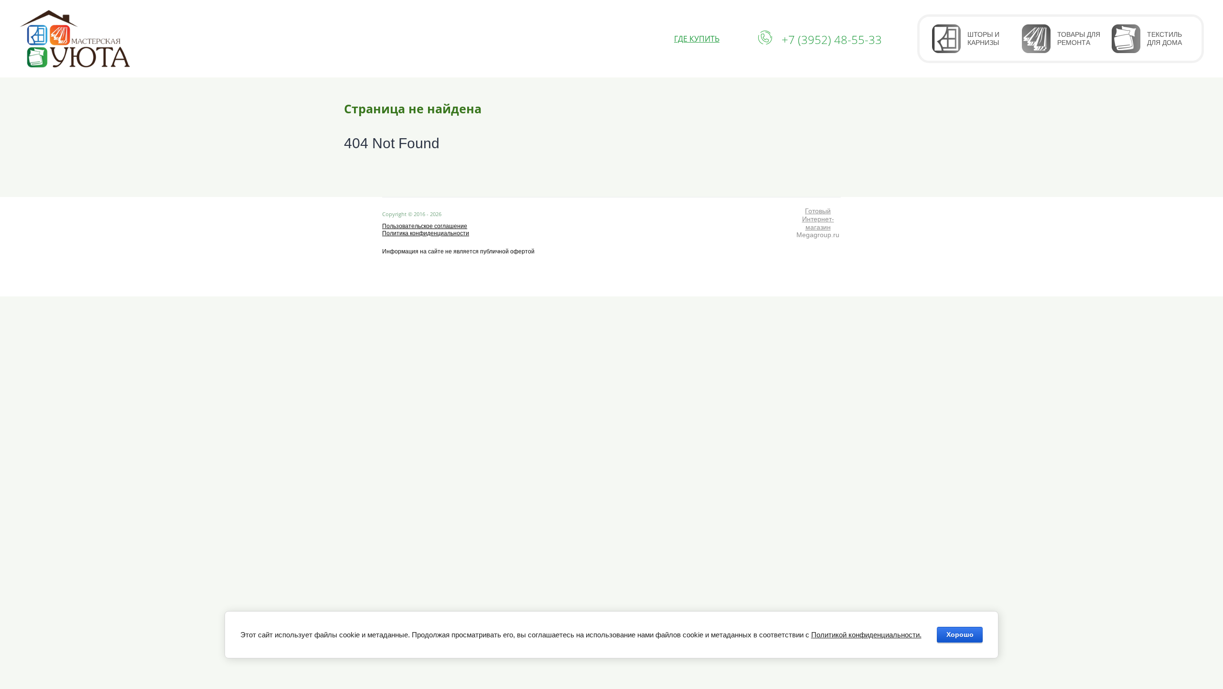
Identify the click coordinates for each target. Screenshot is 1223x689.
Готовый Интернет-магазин (818, 219)
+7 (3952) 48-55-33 (832, 39)
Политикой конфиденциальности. (866, 635)
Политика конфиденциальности (425, 233)
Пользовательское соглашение (424, 226)
